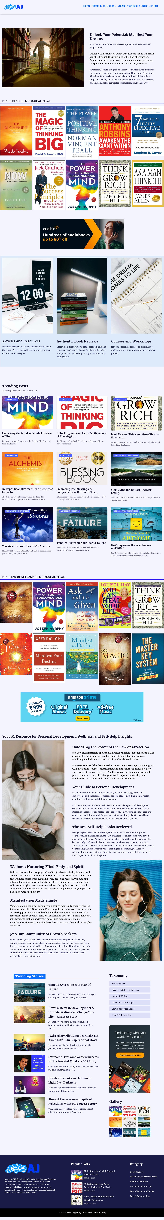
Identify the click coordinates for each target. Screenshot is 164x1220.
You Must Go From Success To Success (26, 546)
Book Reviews (11, 400)
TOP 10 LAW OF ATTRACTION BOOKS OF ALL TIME (33, 576)
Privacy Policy (100, 1213)
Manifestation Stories (69, 511)
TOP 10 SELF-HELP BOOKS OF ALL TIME (26, 101)
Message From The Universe (126, 455)
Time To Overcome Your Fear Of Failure (81, 542)
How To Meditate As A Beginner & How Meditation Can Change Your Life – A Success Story (71, 1012)
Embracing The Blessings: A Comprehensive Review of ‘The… (77, 491)
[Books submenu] (115, 6)
